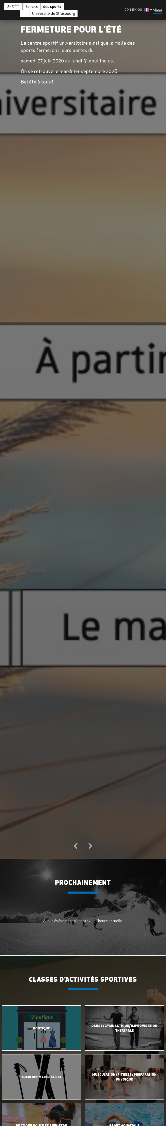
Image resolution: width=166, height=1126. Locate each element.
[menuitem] (148, 10)
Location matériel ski (41, 1077)
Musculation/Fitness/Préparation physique (124, 1077)
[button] (75, 846)
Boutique (41, 1028)
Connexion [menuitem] (133, 10)
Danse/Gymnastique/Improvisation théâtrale (124, 1028)
